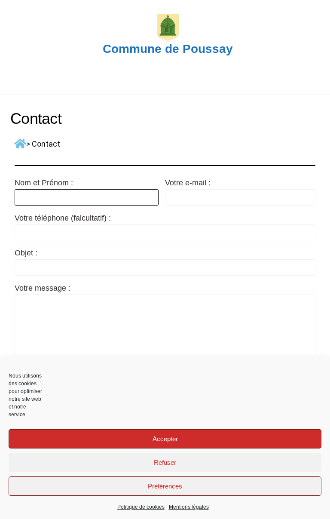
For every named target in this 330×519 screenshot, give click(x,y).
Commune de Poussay (168, 48)
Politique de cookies (141, 507)
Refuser (165, 462)
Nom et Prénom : (44, 182)
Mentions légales (189, 507)
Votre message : (42, 288)
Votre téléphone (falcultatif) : (63, 218)
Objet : (26, 253)
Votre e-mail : (188, 182)
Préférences (165, 486)
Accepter (165, 438)
